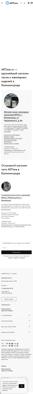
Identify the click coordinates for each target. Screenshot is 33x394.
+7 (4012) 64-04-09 (9, 147)
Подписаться (16, 252)
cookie (4, 385)
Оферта (3, 366)
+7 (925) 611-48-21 (6, 221)
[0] (28, 3)
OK (22, 386)
